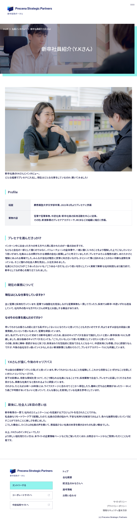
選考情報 (67, 489)
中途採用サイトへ (20, 504)
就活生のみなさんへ (73, 483)
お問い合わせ (69, 495)
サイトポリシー (120, 501)
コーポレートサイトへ (22, 495)
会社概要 (67, 477)
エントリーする (19, 485)
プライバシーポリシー (117, 506)
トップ (5, 28)
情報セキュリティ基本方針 (115, 510)
